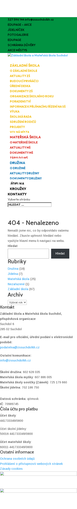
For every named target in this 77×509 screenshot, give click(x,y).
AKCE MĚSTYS (17, 50)
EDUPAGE (14, 40)
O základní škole (23, 70)
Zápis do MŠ (19, 158)
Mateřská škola (25, 137)
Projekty (17, 127)
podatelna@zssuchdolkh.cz (20, 347)
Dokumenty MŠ (21, 152)
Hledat (13, 246)
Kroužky (18, 189)
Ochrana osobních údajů (17, 458)
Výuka (14, 111)
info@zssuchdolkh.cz (15, 360)
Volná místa (19, 132)
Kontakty (17, 194)
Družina (17, 163)
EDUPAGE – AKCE (20, 25)
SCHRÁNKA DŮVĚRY (22, 45)
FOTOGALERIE (18, 35)
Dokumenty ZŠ (21, 91)
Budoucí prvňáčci (24, 81)
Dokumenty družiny (26, 178)
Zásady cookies (11, 468)
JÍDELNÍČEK (16, 30)
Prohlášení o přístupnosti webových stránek (31, 463)
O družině (17, 168)
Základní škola (25, 65)
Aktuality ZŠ (20, 76)
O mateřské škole (24, 142)
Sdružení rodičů (23, 121)
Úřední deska (20, 86)
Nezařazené (16, 284)
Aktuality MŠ (20, 147)
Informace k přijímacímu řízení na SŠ (38, 106)
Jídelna (17, 183)
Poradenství (20, 101)
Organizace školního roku (32, 96)
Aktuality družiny (24, 173)
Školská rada (20, 116)
